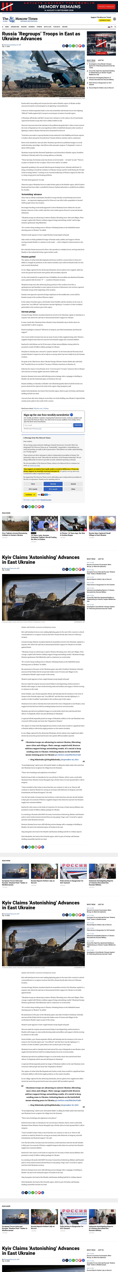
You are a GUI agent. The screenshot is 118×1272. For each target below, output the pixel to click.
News (7, 27)
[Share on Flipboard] (80, 45)
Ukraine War (15, 27)
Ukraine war (38, 408)
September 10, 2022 (70, 760)
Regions (24, 27)
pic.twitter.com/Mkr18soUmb (68, 755)
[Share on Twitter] (66, 45)
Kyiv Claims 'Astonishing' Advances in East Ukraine (41, 559)
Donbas (46, 408)
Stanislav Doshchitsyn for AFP (12, 45)
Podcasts (56, 27)
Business (32, 27)
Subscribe (78, 425)
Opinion (39, 27)
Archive (64, 27)
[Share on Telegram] (70, 45)
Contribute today (104, 20)
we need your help (34, 465)
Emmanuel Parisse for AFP (11, 568)
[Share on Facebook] (63, 45)
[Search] (115, 27)
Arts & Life (47, 27)
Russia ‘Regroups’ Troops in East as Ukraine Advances (41, 36)
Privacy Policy (38, 428)
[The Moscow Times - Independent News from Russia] (19, 19)
